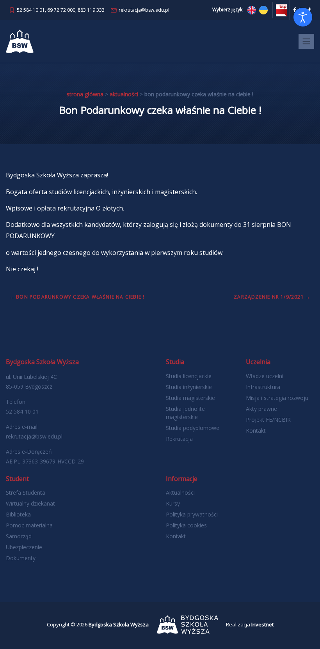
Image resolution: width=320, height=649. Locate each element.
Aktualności (124, 94)
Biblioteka (18, 514)
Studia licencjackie (189, 376)
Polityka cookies (186, 525)
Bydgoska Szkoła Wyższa (119, 624)
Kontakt (256, 430)
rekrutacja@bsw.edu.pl (144, 10)
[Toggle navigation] (306, 41)
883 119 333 (91, 10)
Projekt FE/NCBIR (268, 419)
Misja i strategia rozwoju (277, 397)
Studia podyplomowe (192, 427)
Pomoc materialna (29, 525)
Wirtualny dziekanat (30, 503)
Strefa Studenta (25, 492)
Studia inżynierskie (189, 387)
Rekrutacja (179, 438)
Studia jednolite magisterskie (185, 413)
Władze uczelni (264, 376)
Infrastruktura (263, 387)
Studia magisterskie (190, 397)
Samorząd (19, 536)
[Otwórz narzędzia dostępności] (302, 17)
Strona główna (85, 94)
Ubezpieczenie (24, 547)
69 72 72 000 (61, 10)
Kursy (173, 503)
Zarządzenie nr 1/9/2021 (269, 297)
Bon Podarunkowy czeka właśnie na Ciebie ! (80, 297)
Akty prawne (261, 408)
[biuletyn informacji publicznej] (281, 9)
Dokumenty (21, 558)
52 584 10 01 (31, 10)
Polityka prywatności (192, 514)
